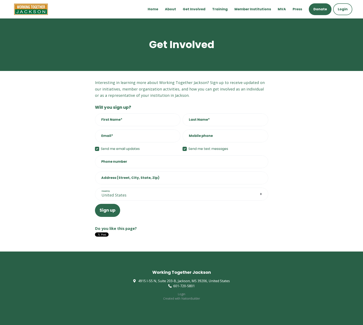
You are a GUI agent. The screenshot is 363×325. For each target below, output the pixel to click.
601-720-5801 (184, 286)
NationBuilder (190, 298)
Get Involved (194, 9)
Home (153, 9)
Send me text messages (208, 148)
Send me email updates (120, 148)
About (170, 9)
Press (297, 9)
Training (220, 9)
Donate (320, 9)
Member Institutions (252, 9)
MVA (282, 9)
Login (343, 9)
